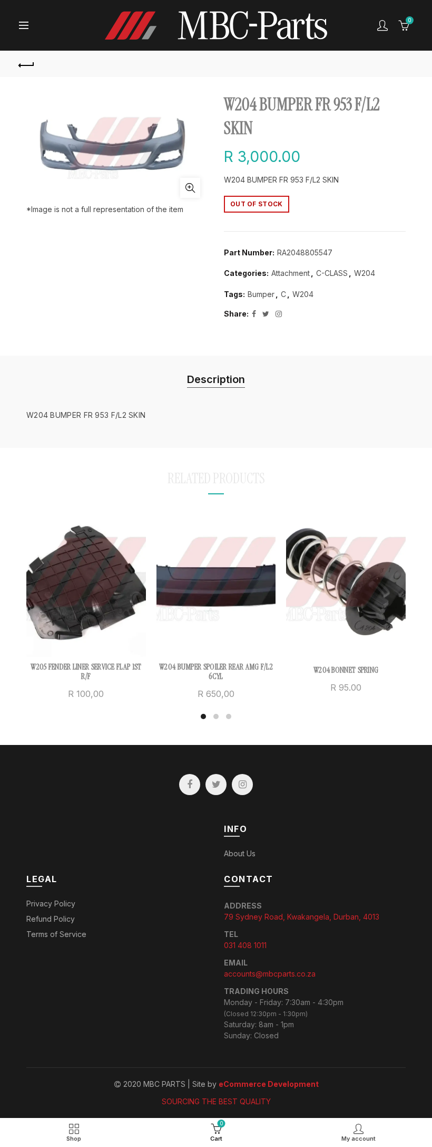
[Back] (27, 63)
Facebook (189, 784)
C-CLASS (332, 273)
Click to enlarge (190, 188)
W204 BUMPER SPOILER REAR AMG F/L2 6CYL (216, 671)
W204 (364, 273)
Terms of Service (56, 934)
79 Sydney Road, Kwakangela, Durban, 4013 (301, 916)
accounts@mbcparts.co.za (270, 973)
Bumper (261, 294)
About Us (240, 853)
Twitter (216, 784)
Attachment (290, 273)
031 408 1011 (245, 945)
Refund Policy (50, 918)
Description (216, 379)
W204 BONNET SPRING (345, 670)
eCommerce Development (269, 1083)
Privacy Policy (50, 903)
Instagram (242, 784)
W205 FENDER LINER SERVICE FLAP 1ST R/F (86, 671)
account (382, 25)
